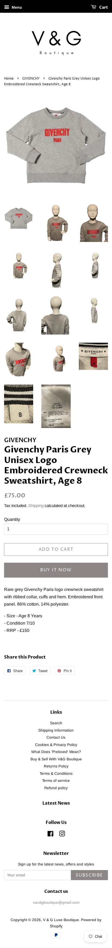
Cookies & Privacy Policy (56, 745)
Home (9, 78)
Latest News (56, 803)
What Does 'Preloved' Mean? (56, 752)
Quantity (12, 519)
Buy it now (56, 570)
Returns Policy (56, 766)
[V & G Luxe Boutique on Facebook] (50, 835)
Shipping (35, 505)
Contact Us (56, 737)
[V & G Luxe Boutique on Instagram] (62, 835)
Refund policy (56, 788)
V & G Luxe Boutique (61, 920)
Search (56, 723)
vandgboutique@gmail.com (56, 902)
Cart (103, 7)
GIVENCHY (31, 78)
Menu (16, 7)
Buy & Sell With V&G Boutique (56, 759)
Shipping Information (56, 730)
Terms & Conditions (56, 773)
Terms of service (56, 781)
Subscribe (89, 875)
